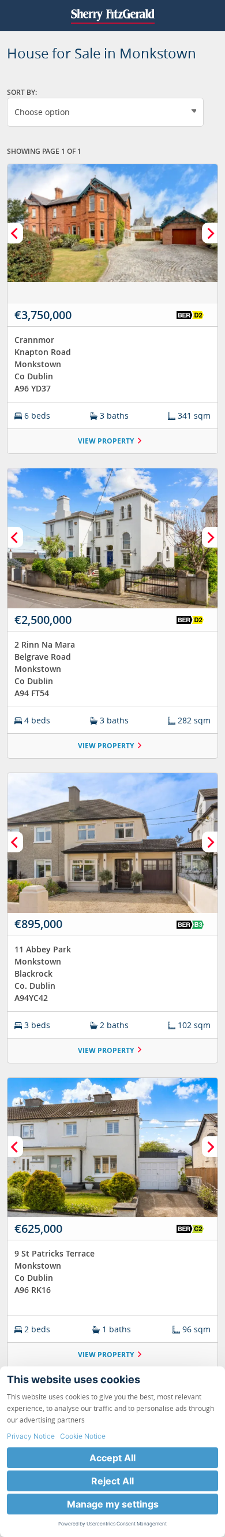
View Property (106, 441)
